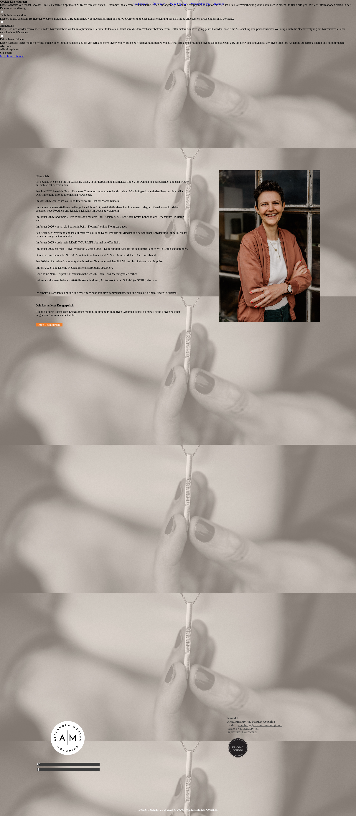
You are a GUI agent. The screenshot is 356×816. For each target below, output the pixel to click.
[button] (178, 46)
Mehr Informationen (12, 56)
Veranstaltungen (200, 4)
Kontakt (219, 4)
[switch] (2, 12)
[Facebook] (38, 769)
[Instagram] (38, 764)
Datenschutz (249, 732)
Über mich (159, 4)
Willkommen (140, 4)
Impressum (234, 732)
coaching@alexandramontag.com (260, 725)
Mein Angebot (178, 4)
